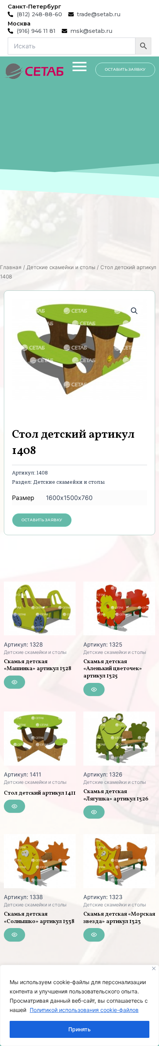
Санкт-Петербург (34, 6)
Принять (79, 1029)
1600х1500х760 (69, 498)
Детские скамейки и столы (61, 267)
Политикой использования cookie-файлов (84, 1010)
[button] (134, 311)
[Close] (154, 968)
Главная (11, 267)
